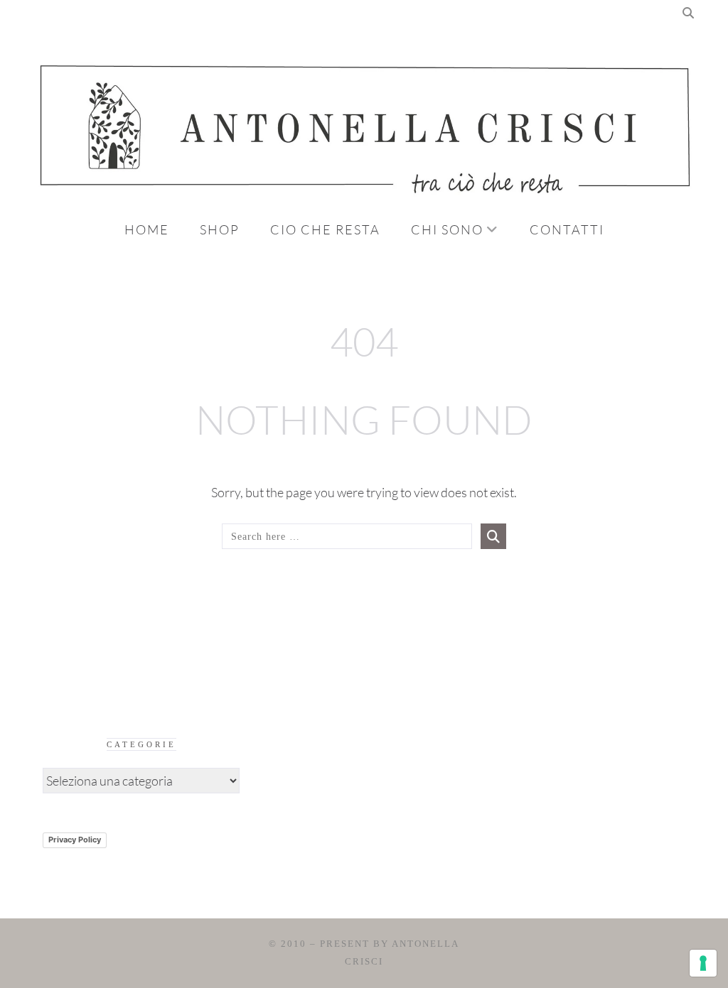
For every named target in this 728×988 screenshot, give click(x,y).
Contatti (567, 229)
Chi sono (447, 229)
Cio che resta (325, 229)
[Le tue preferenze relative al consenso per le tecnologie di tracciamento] (703, 963)
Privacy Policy (74, 840)
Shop (220, 229)
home (146, 229)
